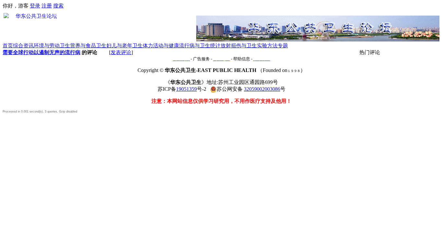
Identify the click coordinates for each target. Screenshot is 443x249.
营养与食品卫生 (88, 45)
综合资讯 (23, 45)
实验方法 (267, 45)
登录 (35, 5)
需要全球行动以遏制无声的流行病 (41, 52)
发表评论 (121, 52)
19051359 (186, 89)
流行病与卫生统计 (200, 45)
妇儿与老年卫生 (124, 45)
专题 (283, 45)
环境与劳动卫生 (52, 45)
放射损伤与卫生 (239, 45)
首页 (8, 45)
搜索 (58, 5)
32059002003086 (262, 89)
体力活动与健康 (161, 45)
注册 (47, 5)
